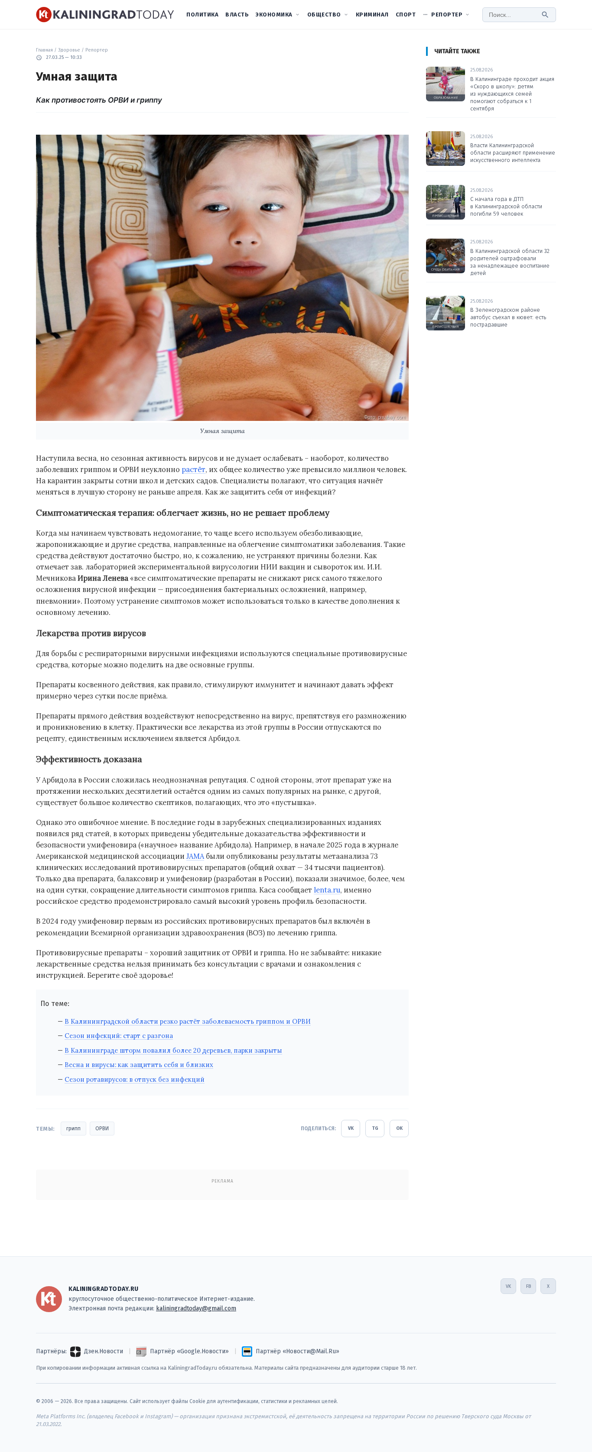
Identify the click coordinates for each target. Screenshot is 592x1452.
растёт (193, 469)
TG (375, 1128)
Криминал (372, 14)
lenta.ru (327, 890)
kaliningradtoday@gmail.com (196, 1308)
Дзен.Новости (103, 1351)
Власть (237, 14)
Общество (324, 14)
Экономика (274, 14)
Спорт (406, 14)
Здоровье (69, 50)
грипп (73, 1128)
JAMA (195, 856)
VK (351, 1128)
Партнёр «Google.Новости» (189, 1351)
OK (399, 1128)
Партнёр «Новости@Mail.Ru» (297, 1351)
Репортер (446, 14)
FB (528, 1286)
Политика (202, 14)
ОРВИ (102, 1128)
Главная (44, 50)
